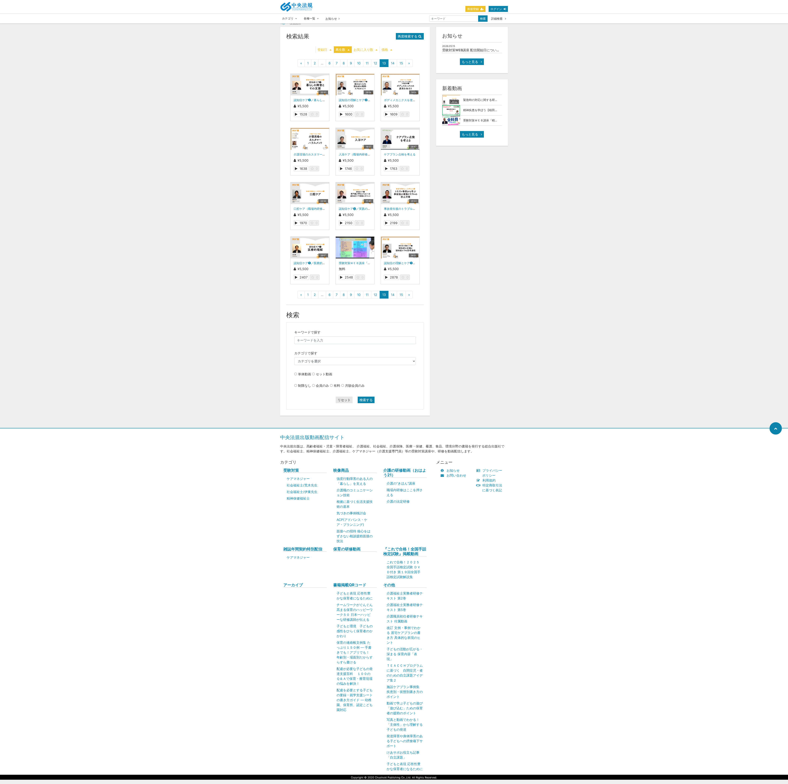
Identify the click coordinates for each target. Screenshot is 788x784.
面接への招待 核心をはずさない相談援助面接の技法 (355, 536)
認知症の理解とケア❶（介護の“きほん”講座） (414, 263)
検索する (366, 400)
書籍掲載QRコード (349, 585)
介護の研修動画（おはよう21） (404, 472)
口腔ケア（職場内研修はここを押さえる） (321, 208)
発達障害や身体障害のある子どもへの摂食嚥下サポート (405, 741)
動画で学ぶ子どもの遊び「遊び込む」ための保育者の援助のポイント (405, 708)
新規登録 (473, 9)
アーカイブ (293, 585)
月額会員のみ (355, 385)
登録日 (322, 50)
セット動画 (324, 374)
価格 (384, 50)
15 (401, 63)
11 (367, 63)
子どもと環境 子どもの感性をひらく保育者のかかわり (355, 631)
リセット (344, 400)
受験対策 (291, 470)
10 (359, 63)
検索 (483, 18)
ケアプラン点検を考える (400, 154)
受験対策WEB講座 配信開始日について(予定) (475, 50)
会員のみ (322, 385)
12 (375, 63)
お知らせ (331, 18)
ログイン (496, 9)
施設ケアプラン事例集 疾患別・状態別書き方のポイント (405, 692)
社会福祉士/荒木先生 (302, 485)
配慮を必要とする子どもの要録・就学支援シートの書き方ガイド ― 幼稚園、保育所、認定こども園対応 (355, 700)
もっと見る (470, 62)
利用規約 (489, 480)
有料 (337, 385)
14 (392, 63)
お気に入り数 (363, 50)
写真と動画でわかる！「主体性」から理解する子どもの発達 (405, 725)
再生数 (340, 50)
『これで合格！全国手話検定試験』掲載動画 (404, 551)
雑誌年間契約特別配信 (302, 549)
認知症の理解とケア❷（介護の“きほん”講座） (369, 100)
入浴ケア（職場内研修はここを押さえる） (366, 154)
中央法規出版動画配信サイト (312, 437)
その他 (389, 585)
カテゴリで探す (305, 353)
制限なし (304, 385)
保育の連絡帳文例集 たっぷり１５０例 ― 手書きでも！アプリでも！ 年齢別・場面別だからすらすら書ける (355, 652)
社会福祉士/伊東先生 (302, 492)
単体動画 (304, 374)
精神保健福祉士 (298, 498)
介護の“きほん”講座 (401, 483)
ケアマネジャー (298, 479)
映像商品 (341, 470)
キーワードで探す (307, 332)
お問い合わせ (456, 475)
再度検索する (407, 36)
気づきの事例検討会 (351, 513)
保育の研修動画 (347, 549)
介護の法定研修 (398, 501)
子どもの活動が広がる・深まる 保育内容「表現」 (405, 654)
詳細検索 (497, 18)
